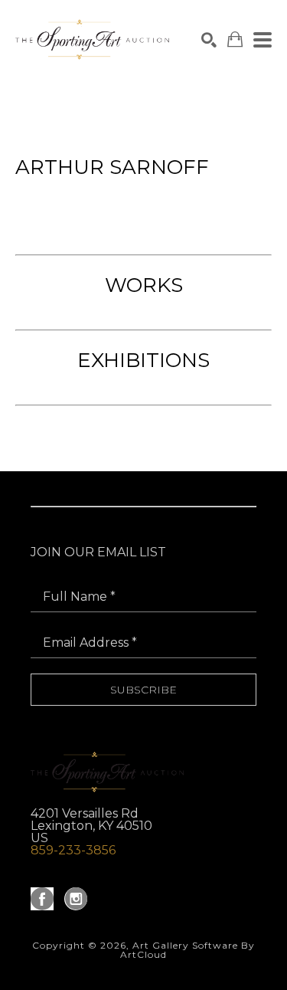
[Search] (209, 40)
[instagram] (75, 898)
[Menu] (262, 40)
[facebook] (42, 898)
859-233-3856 (73, 850)
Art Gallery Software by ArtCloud (187, 949)
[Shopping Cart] (235, 39)
